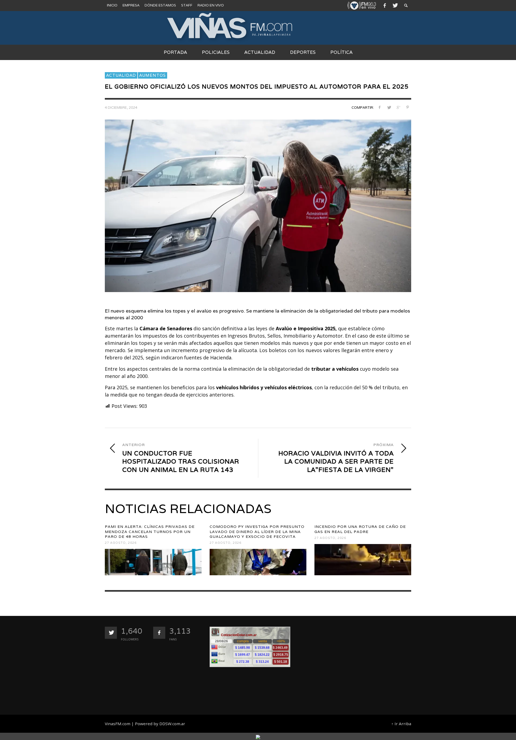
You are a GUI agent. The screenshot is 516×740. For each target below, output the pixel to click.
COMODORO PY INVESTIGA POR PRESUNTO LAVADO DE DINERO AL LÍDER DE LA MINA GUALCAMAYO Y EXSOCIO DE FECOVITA (257, 531)
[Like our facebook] (159, 633)
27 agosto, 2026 (121, 543)
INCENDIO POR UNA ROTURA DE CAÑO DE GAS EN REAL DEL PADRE (360, 529)
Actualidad (121, 75)
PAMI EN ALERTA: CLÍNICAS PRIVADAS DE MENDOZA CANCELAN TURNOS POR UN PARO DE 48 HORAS (150, 531)
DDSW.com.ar (172, 723)
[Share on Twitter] (389, 107)
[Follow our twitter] (111, 633)
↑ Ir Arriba (401, 723)
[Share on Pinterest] (407, 107)
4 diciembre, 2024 (121, 108)
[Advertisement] (359, 664)
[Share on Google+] (398, 107)
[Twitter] (395, 5)
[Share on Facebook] (379, 107)
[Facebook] (384, 5)
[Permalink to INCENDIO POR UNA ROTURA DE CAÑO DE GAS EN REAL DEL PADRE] (362, 559)
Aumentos (152, 75)
